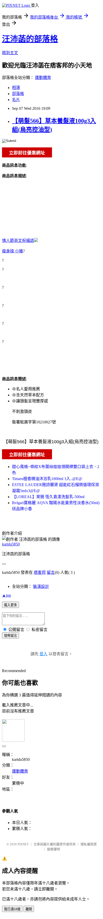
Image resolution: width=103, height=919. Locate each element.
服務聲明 (53, 849)
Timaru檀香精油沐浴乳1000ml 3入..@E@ (47, 479)
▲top (6, 595)
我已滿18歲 (12, 909)
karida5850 (11, 544)
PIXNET (23, 844)
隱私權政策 (88, 844)
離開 (29, 909)
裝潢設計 (41, 586)
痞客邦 (40, 572)
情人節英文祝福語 (18, 240)
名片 (16, 100)
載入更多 (10, 605)
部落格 (18, 93)
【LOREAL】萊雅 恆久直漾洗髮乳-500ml (48, 497)
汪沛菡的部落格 (30, 38)
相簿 (16, 87)
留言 (51, 572)
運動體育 (43, 77)
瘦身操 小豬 (12, 251)
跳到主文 (10, 53)
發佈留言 (10, 635)
